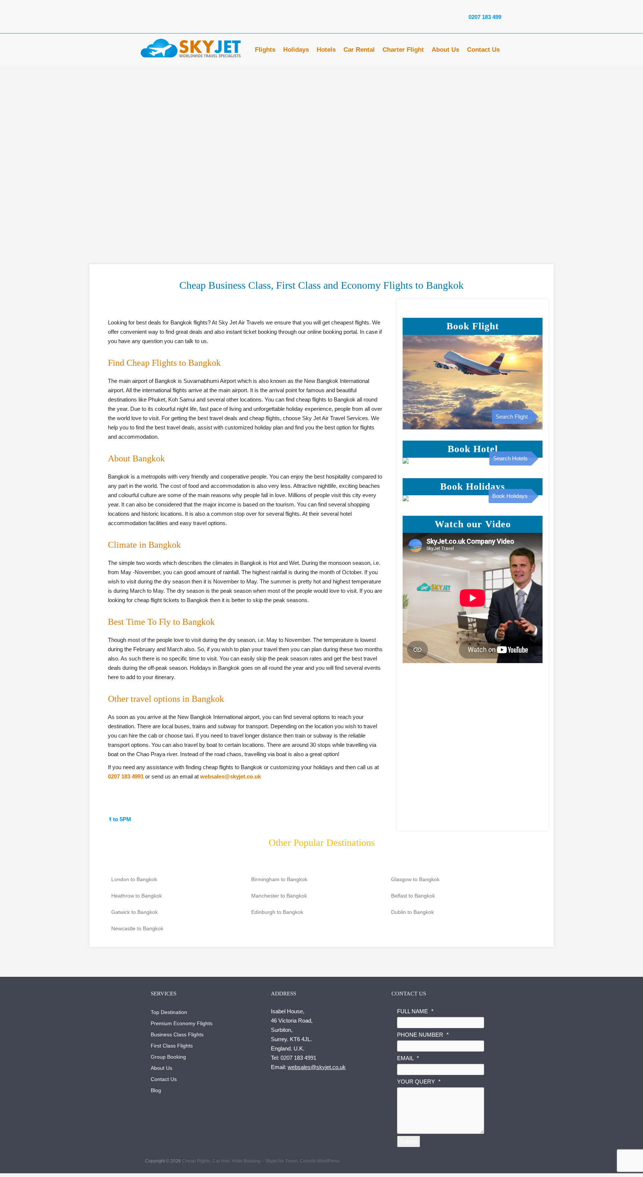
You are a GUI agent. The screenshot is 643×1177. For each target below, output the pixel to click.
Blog (156, 1090)
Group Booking (168, 1057)
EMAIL (408, 1058)
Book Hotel (473, 449)
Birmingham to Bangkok (279, 879)
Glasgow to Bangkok (415, 879)
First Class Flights (172, 1046)
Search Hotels (510, 458)
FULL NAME (415, 1011)
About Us (445, 51)
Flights (265, 51)
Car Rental (359, 51)
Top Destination (169, 1012)
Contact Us (483, 51)
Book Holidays (472, 486)
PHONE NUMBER (423, 1035)
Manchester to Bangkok (279, 896)
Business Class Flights (177, 1034)
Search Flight (512, 416)
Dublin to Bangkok (412, 912)
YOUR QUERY (419, 1081)
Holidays (296, 51)
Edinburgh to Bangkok (277, 912)
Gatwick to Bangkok (134, 912)
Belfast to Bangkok (413, 896)
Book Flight (473, 326)
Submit (408, 1141)
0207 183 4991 (453, 17)
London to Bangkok (134, 879)
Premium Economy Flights (181, 1023)
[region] (321, 149)
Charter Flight (403, 51)
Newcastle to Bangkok (137, 928)
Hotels (326, 51)
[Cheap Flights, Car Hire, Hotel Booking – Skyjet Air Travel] (192, 48)
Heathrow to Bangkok (136, 896)
